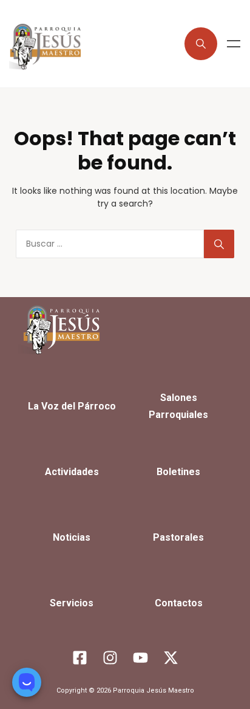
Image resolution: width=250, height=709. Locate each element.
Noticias (71, 537)
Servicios (71, 603)
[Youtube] (140, 657)
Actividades (72, 472)
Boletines (178, 472)
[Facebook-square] (79, 657)
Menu (233, 43)
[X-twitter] (170, 657)
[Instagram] (110, 657)
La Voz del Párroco (72, 406)
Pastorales (178, 537)
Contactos (179, 603)
